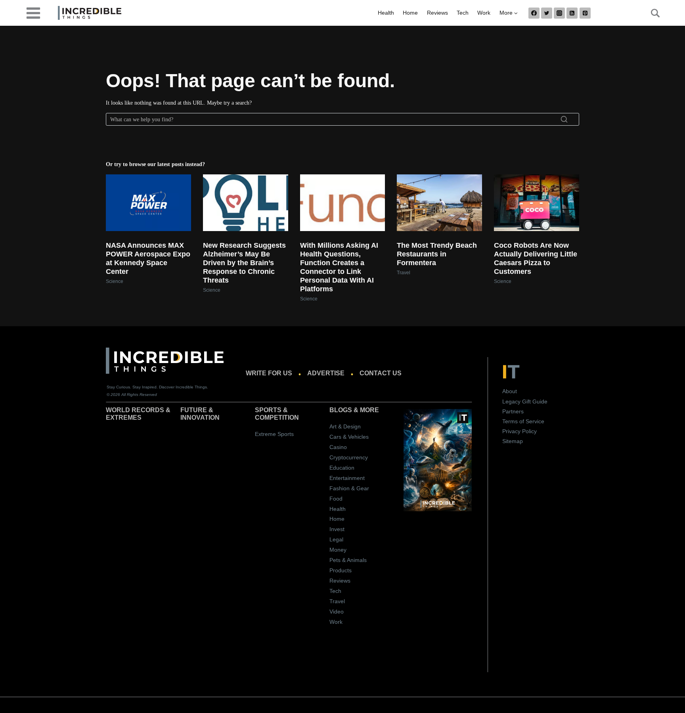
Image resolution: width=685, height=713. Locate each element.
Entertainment (347, 478)
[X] (546, 13)
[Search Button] (651, 13)
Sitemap (512, 441)
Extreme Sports (274, 434)
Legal (336, 539)
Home (410, 13)
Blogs (340, 410)
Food (335, 498)
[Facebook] (534, 13)
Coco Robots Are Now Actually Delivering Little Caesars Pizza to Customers (535, 258)
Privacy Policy (519, 431)
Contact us (381, 373)
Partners (513, 411)
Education (341, 468)
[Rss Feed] (572, 13)
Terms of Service (523, 421)
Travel (403, 272)
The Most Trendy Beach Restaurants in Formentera (437, 254)
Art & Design (345, 426)
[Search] (564, 119)
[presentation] (148, 202)
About (509, 391)
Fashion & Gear (349, 488)
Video (336, 611)
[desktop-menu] (33, 12)
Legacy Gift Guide (524, 401)
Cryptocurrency (348, 457)
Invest (336, 529)
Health (386, 13)
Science (114, 281)
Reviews (437, 13)
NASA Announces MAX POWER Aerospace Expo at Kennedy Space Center (148, 258)
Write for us (269, 373)
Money (337, 550)
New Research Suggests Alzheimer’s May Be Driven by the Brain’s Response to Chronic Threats (244, 262)
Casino (338, 447)
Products (340, 570)
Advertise (325, 373)
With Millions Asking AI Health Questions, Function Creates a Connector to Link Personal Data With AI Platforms (339, 267)
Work (483, 13)
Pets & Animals (348, 560)
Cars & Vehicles (349, 437)
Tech (463, 13)
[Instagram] (559, 13)
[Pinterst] (585, 13)
